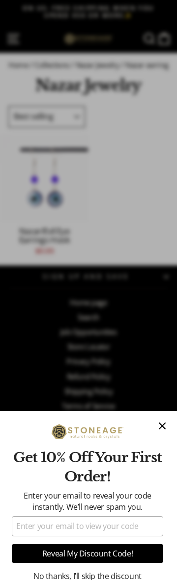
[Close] (162, 426)
